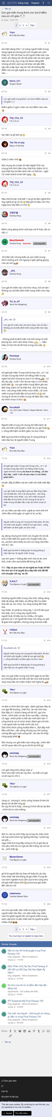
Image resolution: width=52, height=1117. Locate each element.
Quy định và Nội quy (9, 1096)
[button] (25, 1086)
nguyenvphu (13, 991)
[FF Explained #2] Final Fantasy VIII (25, 1000)
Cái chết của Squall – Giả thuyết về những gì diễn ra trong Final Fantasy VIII (29, 1015)
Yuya (6, 19)
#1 (49, 43)
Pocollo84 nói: (10, 648)
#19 (48, 867)
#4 (49, 153)
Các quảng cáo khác (29, 991)
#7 (49, 250)
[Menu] (4, 3)
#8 (49, 281)
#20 (48, 904)
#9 (49, 312)
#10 (48, 366)
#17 (48, 794)
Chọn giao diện (10, 1080)
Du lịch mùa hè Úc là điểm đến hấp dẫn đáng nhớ (27, 986)
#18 (48, 827)
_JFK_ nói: (8, 319)
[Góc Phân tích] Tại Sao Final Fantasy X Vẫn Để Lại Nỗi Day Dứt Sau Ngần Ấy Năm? (27, 969)
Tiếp (32, 25)
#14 (48, 640)
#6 (49, 223)
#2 (49, 91)
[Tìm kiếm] (48, 3)
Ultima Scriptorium (30, 956)
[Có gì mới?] (43, 3)
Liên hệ (4, 1091)
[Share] (45, 43)
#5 (49, 192)
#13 (48, 591)
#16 (48, 763)
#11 (48, 418)
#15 (48, 700)
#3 (49, 128)
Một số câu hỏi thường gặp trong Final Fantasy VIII (26, 952)
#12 (48, 458)
